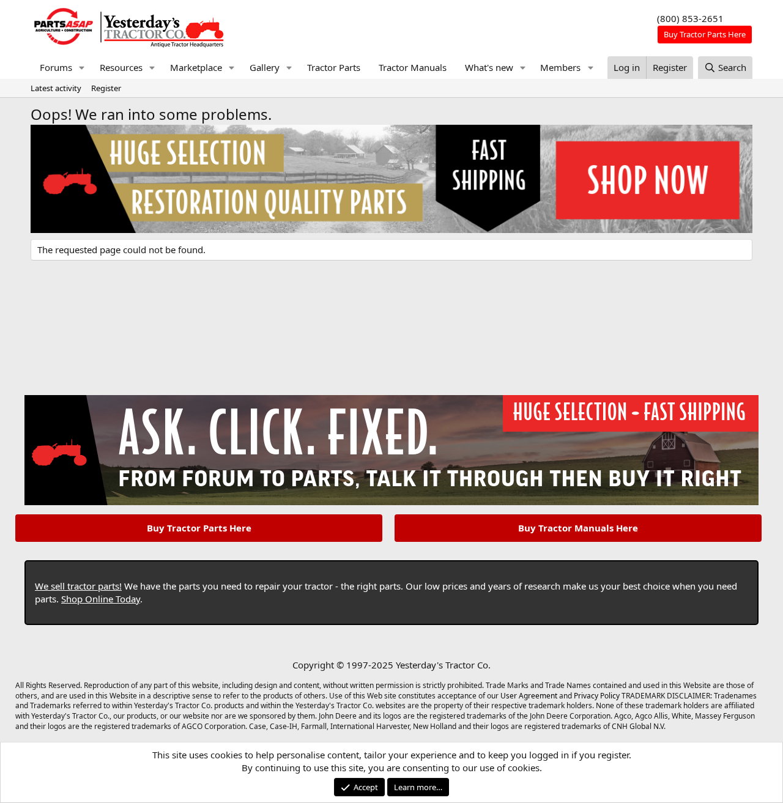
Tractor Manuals (413, 67)
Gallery (265, 67)
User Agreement (528, 695)
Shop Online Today (100, 599)
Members (560, 67)
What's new (489, 67)
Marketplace (196, 67)
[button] (82, 67)
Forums (56, 67)
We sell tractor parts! (78, 586)
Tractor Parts (333, 67)
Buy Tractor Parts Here (199, 528)
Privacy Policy (597, 695)
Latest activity (56, 88)
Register (106, 88)
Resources (121, 67)
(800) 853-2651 (690, 18)
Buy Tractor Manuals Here (578, 528)
